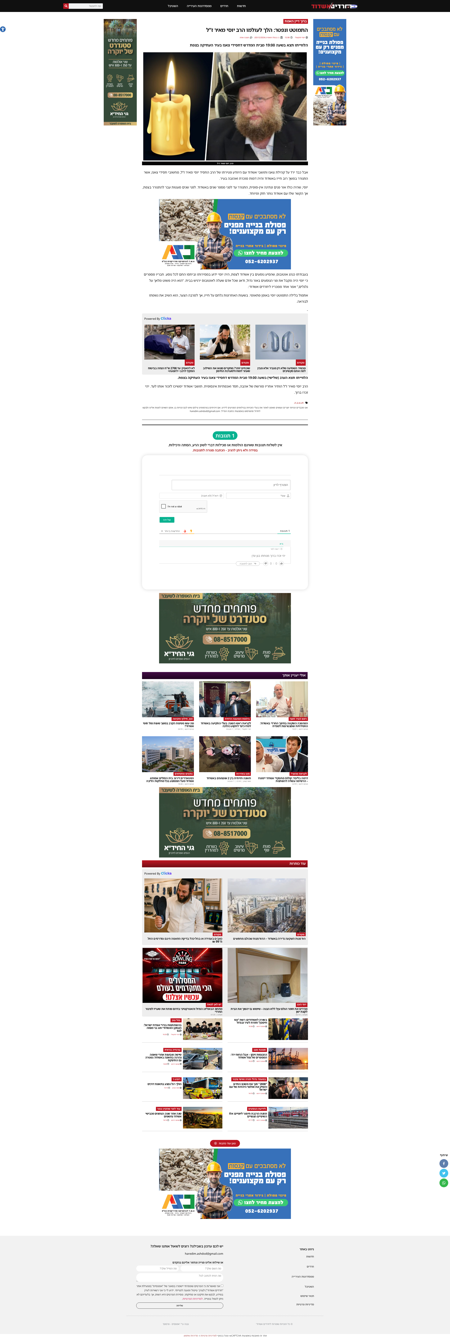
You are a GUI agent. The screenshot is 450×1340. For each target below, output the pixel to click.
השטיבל (173, 6)
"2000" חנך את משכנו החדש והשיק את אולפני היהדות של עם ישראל (248, 1087)
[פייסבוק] (443, 1163)
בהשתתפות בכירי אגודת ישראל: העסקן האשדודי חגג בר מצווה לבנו (163, 1028)
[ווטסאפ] (443, 1182)
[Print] (329, 124)
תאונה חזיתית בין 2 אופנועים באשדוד (229, 778)
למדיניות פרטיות (209, 1335)
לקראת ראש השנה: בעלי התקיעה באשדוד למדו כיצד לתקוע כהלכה (226, 724)
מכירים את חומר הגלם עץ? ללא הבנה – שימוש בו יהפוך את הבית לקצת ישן (269, 1010)
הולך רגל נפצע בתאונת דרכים (164, 1084)
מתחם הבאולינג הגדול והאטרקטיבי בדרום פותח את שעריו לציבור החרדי (183, 1010)
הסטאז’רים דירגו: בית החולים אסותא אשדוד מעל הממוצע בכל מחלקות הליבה (170, 779)
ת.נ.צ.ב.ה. (299, 402)
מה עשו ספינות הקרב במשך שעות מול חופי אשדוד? (168, 724)
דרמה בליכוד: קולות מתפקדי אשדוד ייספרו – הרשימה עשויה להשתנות (283, 779)
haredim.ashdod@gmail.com (204, 1254)
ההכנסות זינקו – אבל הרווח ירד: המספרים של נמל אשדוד (249, 1056)
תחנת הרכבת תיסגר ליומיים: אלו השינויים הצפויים (248, 1115)
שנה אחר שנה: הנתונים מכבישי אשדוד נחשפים (163, 1115)
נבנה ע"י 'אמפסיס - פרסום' (176, 1324)
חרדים (224, 6)
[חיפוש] (66, 6)
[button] (3, 29)
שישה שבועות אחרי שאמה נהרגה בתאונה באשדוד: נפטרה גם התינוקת (163, 1057)
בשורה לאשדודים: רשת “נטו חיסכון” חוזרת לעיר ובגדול (250, 1021)
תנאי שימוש (307, 1296)
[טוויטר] (443, 1173)
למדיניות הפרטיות (193, 1298)
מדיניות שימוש (191, 1335)
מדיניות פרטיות (305, 1304)
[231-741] (120, 124)
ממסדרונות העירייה (199, 6)
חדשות (241, 6)
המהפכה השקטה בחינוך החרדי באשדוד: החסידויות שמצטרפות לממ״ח (284, 724)
